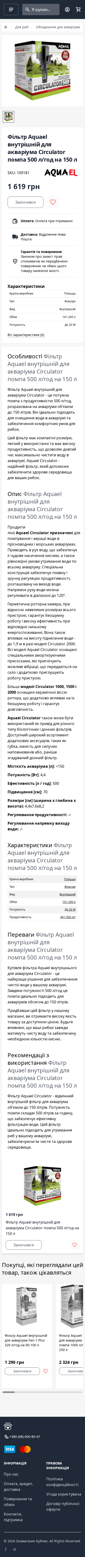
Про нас (11, 1474)
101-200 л (69, 902)
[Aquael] (60, 173)
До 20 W (70, 909)
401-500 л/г (68, 917)
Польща (70, 879)
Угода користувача (63, 1494)
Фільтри (70, 887)
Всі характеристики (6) (26, 334)
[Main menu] (11, 9)
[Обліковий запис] (67, 9)
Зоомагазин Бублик (31, 1541)
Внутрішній (68, 894)
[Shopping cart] (78, 9)
